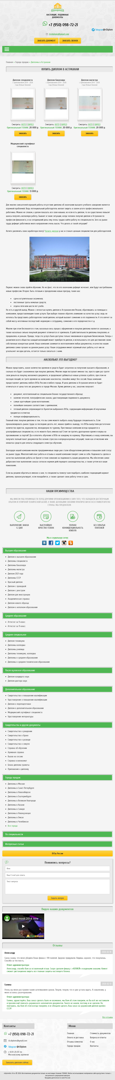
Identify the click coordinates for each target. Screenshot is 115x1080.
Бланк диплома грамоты (18, 765)
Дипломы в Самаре (16, 809)
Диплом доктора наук (17, 680)
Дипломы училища (16, 649)
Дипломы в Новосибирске (19, 792)
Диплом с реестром (16, 590)
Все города (13, 825)
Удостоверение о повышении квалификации (27, 699)
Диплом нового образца (18, 603)
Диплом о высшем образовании (22, 556)
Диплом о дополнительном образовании (26, 708)
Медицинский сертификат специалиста (25, 712)
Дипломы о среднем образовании (23, 657)
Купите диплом (51, 231)
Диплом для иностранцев (19, 594)
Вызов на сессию (15, 756)
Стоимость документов (100, 1033)
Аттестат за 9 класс (16, 622)
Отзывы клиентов (75, 1041)
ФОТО (23, 124)
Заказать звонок (70, 40)
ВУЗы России (57, 853)
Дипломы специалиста (18, 561)
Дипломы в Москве (16, 783)
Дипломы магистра (16, 569)
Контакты (94, 1046)
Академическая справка (18, 598)
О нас (92, 1041)
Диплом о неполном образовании (22, 607)
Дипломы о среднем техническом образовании (29, 662)
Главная (9, 62)
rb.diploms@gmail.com (59, 34)
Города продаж (22, 62)
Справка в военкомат (17, 760)
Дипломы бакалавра (17, 565)
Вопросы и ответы (98, 1037)
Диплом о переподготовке (19, 704)
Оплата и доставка (75, 1037)
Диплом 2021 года (15, 573)
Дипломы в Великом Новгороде (22, 800)
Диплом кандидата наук (18, 676)
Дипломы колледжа (16, 645)
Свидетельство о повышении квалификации (27, 695)
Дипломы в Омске (16, 817)
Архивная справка (16, 752)
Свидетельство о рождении (20, 731)
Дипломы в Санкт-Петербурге (21, 788)
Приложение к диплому (18, 769)
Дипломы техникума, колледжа (22, 653)
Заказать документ (46, 40)
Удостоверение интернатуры (20, 716)
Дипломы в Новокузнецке (19, 813)
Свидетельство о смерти (18, 744)
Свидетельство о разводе (19, 739)
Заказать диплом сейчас (17, 1062)
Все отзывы (107, 1017)
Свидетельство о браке (18, 735)
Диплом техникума (16, 641)
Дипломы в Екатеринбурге (19, 796)
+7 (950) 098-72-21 (63, 24)
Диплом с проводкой (17, 586)
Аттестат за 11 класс (16, 626)
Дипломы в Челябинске (18, 821)
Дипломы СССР (14, 577)
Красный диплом (15, 582)
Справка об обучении (17, 748)
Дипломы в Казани (16, 804)
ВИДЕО (31, 124)
